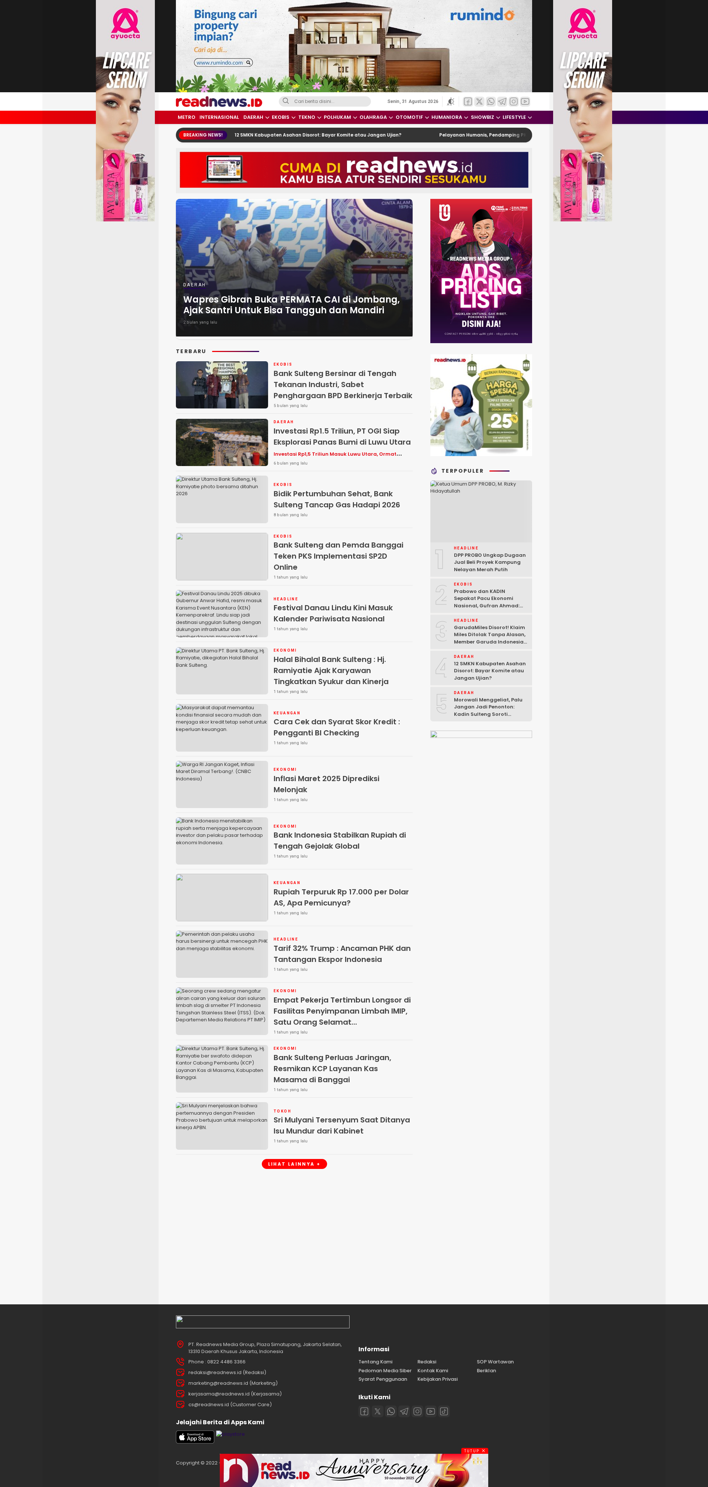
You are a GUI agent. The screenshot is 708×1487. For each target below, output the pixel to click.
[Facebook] (364, 1411)
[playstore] (230, 1434)
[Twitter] (378, 1411)
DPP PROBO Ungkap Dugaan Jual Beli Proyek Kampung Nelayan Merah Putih (490, 562)
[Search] (285, 101)
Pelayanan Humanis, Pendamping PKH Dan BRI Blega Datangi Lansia (454, 135)
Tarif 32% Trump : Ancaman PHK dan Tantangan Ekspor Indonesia (342, 954)
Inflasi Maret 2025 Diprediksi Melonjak (326, 784)
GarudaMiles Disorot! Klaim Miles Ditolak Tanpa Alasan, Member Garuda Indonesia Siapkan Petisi (489, 638)
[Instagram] (417, 1411)
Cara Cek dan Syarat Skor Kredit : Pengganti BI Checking (337, 727)
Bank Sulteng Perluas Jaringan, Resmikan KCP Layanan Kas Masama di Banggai (332, 1068)
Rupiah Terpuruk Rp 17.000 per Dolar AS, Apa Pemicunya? (341, 897)
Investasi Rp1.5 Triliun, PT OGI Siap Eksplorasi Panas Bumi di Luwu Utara (342, 447)
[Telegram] (404, 1411)
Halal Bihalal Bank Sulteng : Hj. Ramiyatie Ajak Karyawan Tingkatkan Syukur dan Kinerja (331, 670)
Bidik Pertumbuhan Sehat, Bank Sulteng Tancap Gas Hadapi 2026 (337, 499)
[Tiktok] (444, 1411)
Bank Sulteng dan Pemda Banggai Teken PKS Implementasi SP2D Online (338, 556)
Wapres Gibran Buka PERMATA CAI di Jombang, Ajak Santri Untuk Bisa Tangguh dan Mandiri (291, 304)
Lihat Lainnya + (294, 1164)
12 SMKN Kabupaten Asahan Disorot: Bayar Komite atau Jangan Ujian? (251, 135)
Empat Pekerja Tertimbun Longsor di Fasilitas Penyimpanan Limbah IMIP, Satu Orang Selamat (342, 1016)
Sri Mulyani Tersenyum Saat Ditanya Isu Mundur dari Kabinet (342, 1125)
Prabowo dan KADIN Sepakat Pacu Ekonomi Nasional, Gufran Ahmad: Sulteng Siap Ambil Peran (487, 602)
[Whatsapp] (391, 1411)
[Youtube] (431, 1411)
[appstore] (195, 1441)
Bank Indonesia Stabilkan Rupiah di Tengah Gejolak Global (340, 840)
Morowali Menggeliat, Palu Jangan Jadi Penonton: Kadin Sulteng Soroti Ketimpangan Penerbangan (490, 710)
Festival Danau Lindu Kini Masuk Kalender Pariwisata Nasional (333, 613)
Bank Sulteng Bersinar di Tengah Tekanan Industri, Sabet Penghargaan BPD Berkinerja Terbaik (343, 384)
